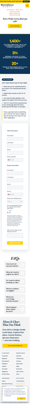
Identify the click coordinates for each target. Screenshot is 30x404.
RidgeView (5, 371)
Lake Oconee (19, 371)
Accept (21, 398)
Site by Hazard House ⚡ (25, 402)
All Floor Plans (6, 374)
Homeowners (19, 386)
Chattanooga (19, 358)
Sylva (17, 374)
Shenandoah (5, 361)
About (3, 381)
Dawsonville (19, 363)
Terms (19, 402)
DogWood (4, 363)
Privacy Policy (14, 402)
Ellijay (17, 366)
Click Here (11, 118)
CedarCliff (5, 356)
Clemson (18, 361)
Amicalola (4, 369)
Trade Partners (20, 381)
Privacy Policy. (8, 395)
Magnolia (4, 358)
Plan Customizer (6, 376)
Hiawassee (19, 369)
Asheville (18, 356)
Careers (4, 386)
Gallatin (4, 366)
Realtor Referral (20, 383)
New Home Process (7, 383)
